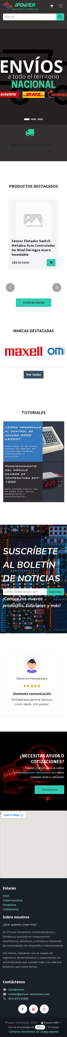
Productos (9, 905)
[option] (33, 239)
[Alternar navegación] (60, 6)
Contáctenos (49, 790)
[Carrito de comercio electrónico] (51, 6)
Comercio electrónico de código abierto (34, 1032)
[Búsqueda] (60, 16)
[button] (51, 262)
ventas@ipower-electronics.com (35, 773)
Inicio (6, 896)
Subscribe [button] (55, 592)
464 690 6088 (18, 999)
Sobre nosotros (13, 900)
